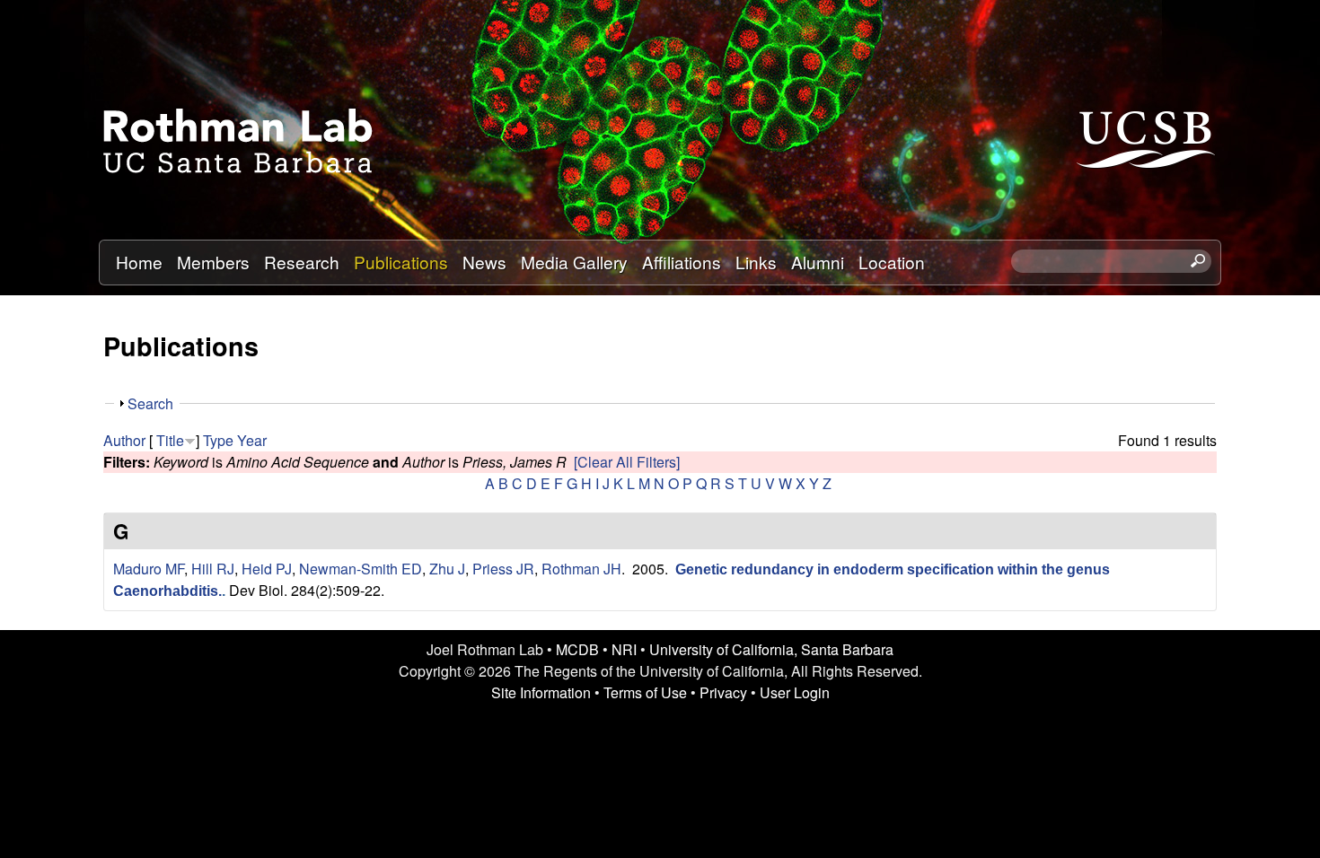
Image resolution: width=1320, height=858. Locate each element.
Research (301, 262)
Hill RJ (212, 568)
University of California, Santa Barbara (771, 649)
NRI (624, 649)
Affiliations (681, 262)
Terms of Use (645, 692)
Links (756, 262)
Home (139, 262)
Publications (401, 262)
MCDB (577, 649)
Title (170, 440)
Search (150, 403)
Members (213, 262)
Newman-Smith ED (360, 568)
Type (218, 440)
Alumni (817, 262)
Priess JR (503, 568)
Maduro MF (148, 568)
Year (252, 440)
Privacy (723, 692)
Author (124, 440)
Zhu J (447, 568)
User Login (795, 692)
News (484, 262)
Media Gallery (574, 262)
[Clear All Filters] (627, 461)
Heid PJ (267, 568)
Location (891, 262)
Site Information (541, 692)
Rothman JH (581, 568)
